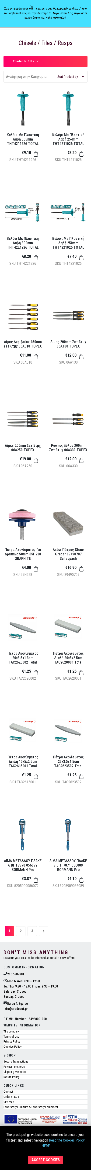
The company (11, 1031)
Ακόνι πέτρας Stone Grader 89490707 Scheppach (68, 554)
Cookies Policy (12, 1046)
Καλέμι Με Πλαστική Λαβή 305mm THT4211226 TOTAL (23, 139)
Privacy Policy (12, 1041)
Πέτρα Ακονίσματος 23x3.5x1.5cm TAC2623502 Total (68, 761)
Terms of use (11, 1036)
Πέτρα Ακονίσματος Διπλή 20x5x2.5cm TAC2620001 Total (68, 657)
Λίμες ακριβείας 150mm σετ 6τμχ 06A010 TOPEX (23, 344)
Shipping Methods (15, 1072)
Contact (8, 1091)
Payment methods (14, 1066)
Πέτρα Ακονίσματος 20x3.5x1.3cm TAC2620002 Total (22, 657)
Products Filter (25, 61)
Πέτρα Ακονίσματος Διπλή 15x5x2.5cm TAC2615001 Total (22, 761)
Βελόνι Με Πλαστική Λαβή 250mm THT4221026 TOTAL (68, 243)
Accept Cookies (46, 1160)
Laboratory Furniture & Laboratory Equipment (31, 1107)
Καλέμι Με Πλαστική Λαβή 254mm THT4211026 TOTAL (68, 139)
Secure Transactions (16, 1061)
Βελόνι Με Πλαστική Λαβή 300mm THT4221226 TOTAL (23, 243)
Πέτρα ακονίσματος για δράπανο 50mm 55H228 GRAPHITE (23, 554)
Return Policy (11, 1077)
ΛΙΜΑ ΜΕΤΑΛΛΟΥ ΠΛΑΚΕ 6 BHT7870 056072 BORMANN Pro (23, 865)
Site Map (9, 1102)
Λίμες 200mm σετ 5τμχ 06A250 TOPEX (23, 447)
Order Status (11, 1096)
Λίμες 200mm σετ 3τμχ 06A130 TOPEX (68, 344)
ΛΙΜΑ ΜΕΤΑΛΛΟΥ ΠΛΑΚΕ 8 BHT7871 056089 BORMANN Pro (68, 865)
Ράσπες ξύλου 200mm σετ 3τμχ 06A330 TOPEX (68, 447)
